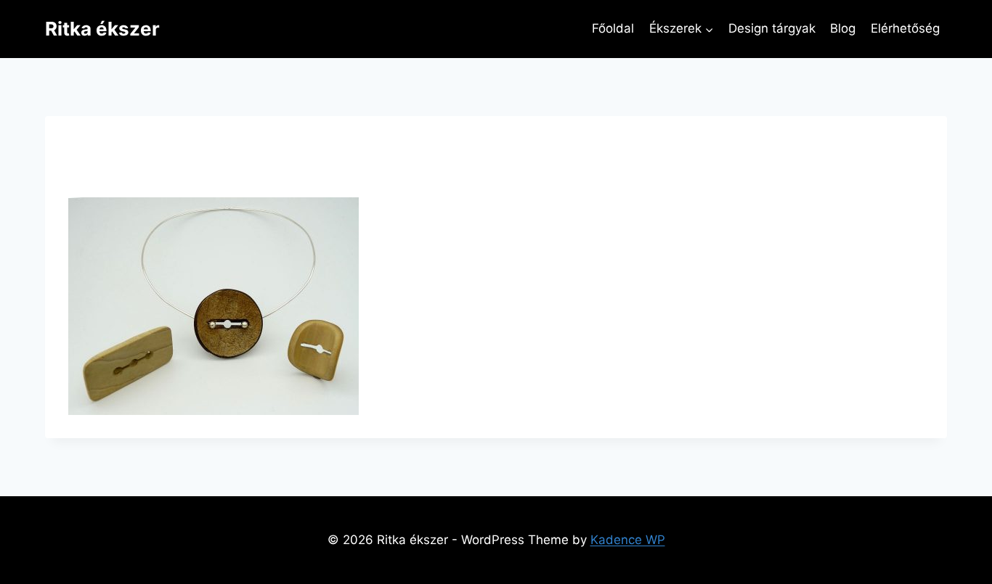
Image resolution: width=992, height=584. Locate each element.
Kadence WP (627, 539)
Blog (842, 28)
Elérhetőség (905, 28)
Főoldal (613, 28)
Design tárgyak (772, 28)
